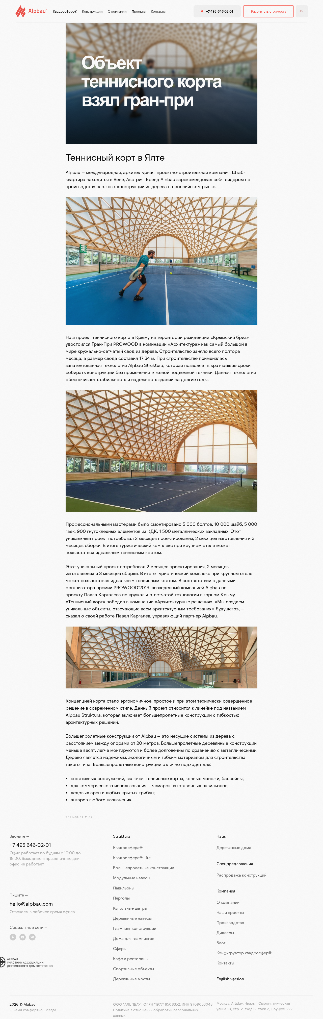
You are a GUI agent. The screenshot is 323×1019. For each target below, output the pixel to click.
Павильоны (123, 887)
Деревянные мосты (131, 978)
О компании (117, 11)
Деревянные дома (234, 847)
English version (230, 978)
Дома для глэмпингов (133, 938)
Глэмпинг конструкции (134, 928)
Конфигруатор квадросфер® (244, 952)
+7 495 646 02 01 (219, 11)
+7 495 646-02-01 (30, 845)
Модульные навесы (131, 877)
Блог (221, 942)
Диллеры (225, 932)
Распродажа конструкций (241, 875)
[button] (268, 11)
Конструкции (92, 11)
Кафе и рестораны (130, 958)
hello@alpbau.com (31, 904)
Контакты (158, 11)
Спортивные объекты (133, 968)
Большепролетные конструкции (143, 867)
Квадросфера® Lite (132, 857)
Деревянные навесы (132, 918)
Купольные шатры (130, 908)
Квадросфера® (128, 847)
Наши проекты (230, 912)
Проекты (139, 11)
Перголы (121, 898)
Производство (230, 922)
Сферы (119, 948)
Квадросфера (63, 11)
